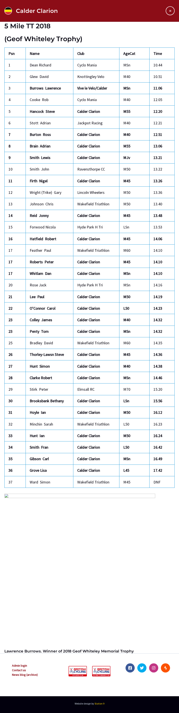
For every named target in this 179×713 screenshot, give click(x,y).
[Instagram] (153, 667)
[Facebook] (130, 667)
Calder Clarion (37, 10)
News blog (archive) (25, 675)
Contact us (19, 670)
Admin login (19, 665)
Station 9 (99, 703)
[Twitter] (141, 667)
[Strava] (165, 667)
